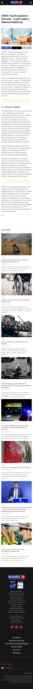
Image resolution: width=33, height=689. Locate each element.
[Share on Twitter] (17, 47)
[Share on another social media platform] (27, 47)
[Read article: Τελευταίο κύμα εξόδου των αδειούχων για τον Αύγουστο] (16, 326)
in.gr (2, 215)
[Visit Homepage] (16, 2)
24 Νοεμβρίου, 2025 (6, 25)
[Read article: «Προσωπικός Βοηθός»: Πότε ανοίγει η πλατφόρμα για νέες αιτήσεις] (16, 284)
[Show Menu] (2, 2)
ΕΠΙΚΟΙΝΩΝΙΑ (16, 653)
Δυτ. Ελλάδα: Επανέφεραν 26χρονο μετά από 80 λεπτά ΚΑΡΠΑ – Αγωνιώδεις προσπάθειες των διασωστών (14, 427)
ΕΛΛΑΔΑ (3, 257)
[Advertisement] (16, 9)
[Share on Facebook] (6, 47)
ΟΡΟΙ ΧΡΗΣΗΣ (16, 638)
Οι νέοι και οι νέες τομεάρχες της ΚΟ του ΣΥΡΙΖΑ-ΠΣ (15, 467)
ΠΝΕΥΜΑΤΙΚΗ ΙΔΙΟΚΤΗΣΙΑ (16, 641)
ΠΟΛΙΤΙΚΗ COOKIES (16, 647)
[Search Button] (31, 2)
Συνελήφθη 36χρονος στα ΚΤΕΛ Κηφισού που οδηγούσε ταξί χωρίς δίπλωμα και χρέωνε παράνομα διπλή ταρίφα (16, 385)
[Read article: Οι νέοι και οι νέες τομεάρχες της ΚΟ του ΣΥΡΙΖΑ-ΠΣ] (16, 452)
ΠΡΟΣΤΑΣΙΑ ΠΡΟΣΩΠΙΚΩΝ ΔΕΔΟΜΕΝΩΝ (16, 644)
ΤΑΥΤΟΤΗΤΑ (16, 650)
